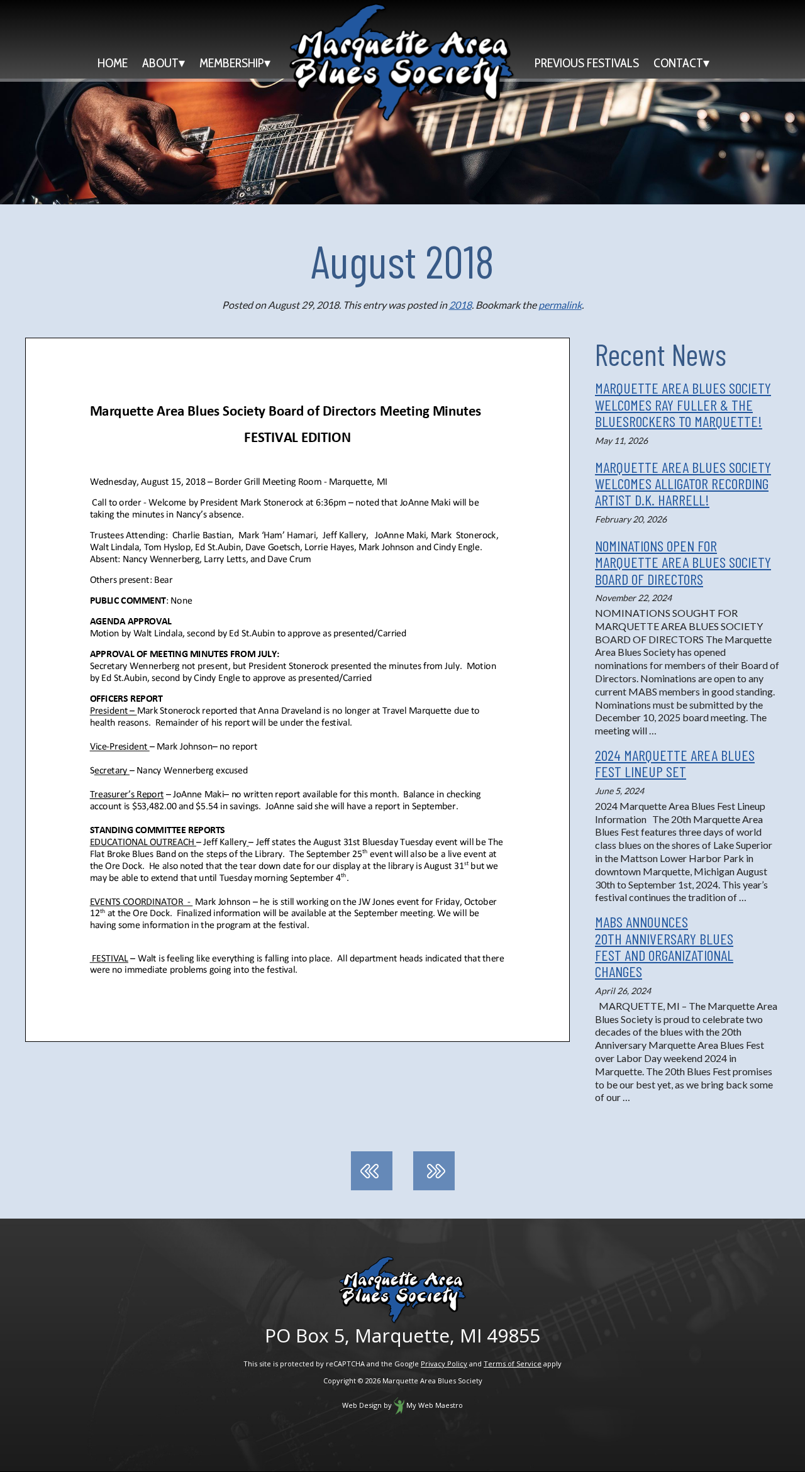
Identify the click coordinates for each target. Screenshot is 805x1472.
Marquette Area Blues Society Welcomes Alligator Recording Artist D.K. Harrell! (683, 483)
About (160, 62)
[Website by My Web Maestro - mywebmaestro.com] (399, 1405)
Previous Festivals (587, 62)
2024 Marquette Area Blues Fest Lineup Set (675, 763)
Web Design (362, 1405)
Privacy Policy (444, 1363)
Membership (231, 62)
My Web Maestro (434, 1405)
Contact (678, 62)
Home (112, 62)
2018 (460, 305)
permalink (560, 305)
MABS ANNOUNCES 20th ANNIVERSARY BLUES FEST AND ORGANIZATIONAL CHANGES (664, 946)
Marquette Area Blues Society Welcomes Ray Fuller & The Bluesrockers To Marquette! (683, 404)
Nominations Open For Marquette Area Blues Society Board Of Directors (683, 562)
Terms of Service (512, 1363)
